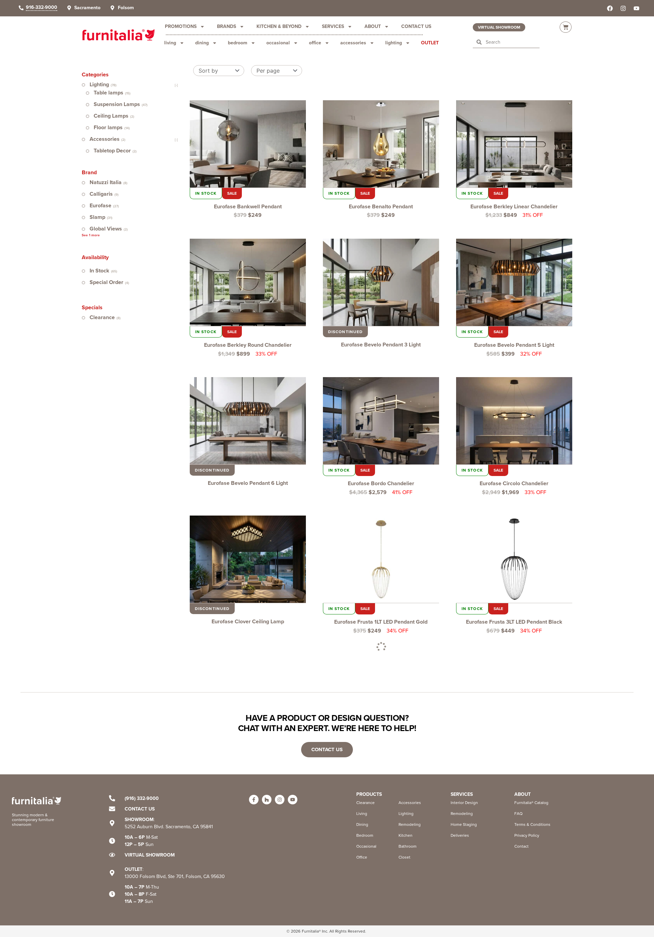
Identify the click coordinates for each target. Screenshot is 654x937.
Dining (202, 42)
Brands (226, 26)
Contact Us (416, 26)
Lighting (393, 42)
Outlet (430, 42)
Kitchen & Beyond (278, 26)
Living (170, 42)
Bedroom (237, 42)
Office (315, 42)
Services (333, 26)
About (372, 26)
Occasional (278, 42)
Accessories (353, 42)
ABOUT (522, 794)
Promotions (181, 26)
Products (369, 794)
